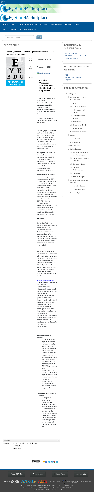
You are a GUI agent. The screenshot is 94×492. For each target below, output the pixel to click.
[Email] (44, 462)
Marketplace (72, 94)
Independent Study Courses (79, 111)
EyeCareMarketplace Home (28, 24)
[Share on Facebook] (46, 462)
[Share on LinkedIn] (52, 462)
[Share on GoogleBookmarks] (54, 462)
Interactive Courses (79, 186)
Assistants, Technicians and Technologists (80, 154)
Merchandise (77, 121)
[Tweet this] (49, 462)
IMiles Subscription (71, 53)
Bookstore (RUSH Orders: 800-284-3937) (78, 98)
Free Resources (56, 24)
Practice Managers (79, 177)
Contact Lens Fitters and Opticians (81, 160)
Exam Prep (76, 139)
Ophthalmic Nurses (79, 164)
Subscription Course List (28, 29)
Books (75, 103)
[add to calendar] (44, 73)
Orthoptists (76, 173)
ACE (66, 75)
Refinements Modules (80, 125)
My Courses (44, 24)
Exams (72, 135)
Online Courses (75, 149)
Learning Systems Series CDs (79, 117)
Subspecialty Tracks (77, 193)
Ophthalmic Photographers (78, 169)
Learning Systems (79, 189)
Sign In (2, 2)
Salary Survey (77, 128)
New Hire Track (75, 146)
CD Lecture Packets (79, 106)
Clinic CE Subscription (9, 29)
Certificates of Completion (78, 132)
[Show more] (57, 462)
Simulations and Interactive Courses (79, 181)
